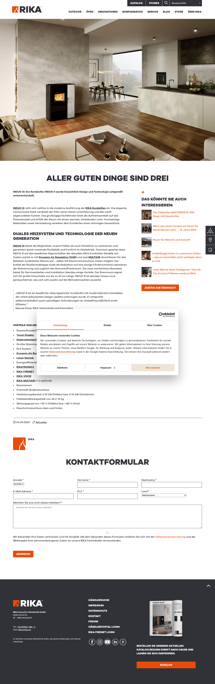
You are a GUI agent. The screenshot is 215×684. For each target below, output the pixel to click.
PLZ (80, 491)
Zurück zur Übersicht (160, 288)
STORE (179, 12)
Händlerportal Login (104, 627)
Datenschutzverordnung (170, 537)
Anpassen (105, 367)
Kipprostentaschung (29, 339)
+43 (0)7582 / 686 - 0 (26, 627)
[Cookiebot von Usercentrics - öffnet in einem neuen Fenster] (161, 314)
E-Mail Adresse (23, 491)
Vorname (83, 480)
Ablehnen (62, 367)
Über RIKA (194, 12)
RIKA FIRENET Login (101, 632)
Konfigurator (132, 12)
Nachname (149, 480)
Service (152, 12)
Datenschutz (97, 611)
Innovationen (108, 12)
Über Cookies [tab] (154, 325)
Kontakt (94, 616)
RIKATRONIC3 (25, 367)
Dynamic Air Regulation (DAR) (58, 257)
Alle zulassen (152, 367)
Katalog (136, 3)
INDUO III (18, 208)
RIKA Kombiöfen (95, 208)
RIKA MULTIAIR (26, 381)
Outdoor (75, 12)
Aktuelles (41, 422)
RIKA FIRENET (25, 371)
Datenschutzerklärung (62, 351)
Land (145, 491)
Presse (93, 621)
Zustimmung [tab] (60, 325)
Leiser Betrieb (25, 358)
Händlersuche (98, 600)
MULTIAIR (94, 257)
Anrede (18, 480)
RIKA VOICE (24, 376)
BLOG (166, 12)
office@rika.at (24, 629)
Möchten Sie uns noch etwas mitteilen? (37, 502)
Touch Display (25, 335)
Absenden (23, 554)
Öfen (89, 12)
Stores (154, 3)
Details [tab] (107, 325)
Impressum (96, 605)
